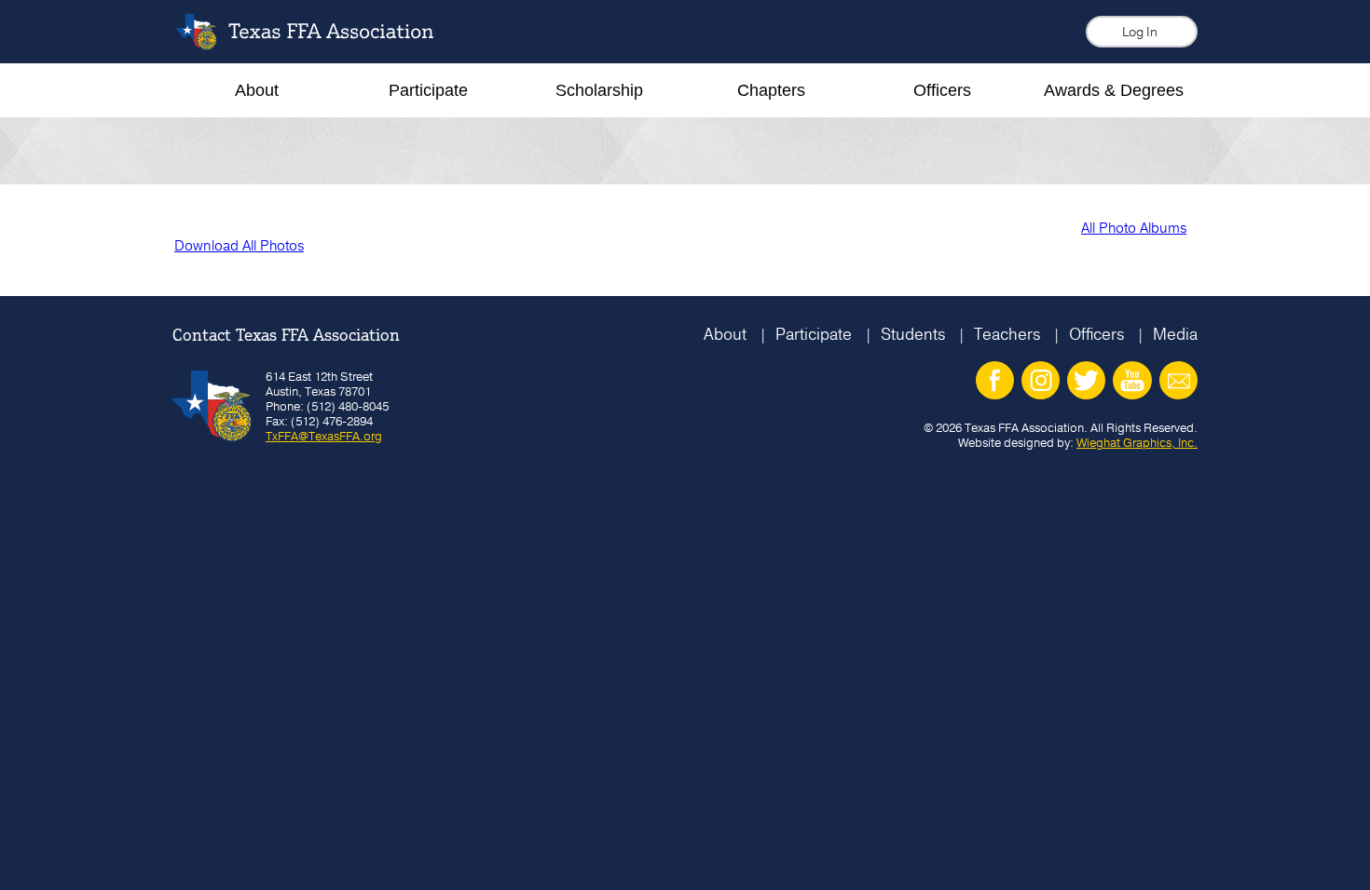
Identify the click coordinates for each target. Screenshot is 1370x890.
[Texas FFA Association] (318, 45)
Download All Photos (239, 245)
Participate (813, 334)
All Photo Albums (1133, 228)
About (725, 334)
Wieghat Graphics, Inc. (1137, 442)
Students (913, 334)
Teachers (1007, 334)
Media (1175, 334)
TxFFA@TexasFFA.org (324, 435)
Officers (1096, 334)
